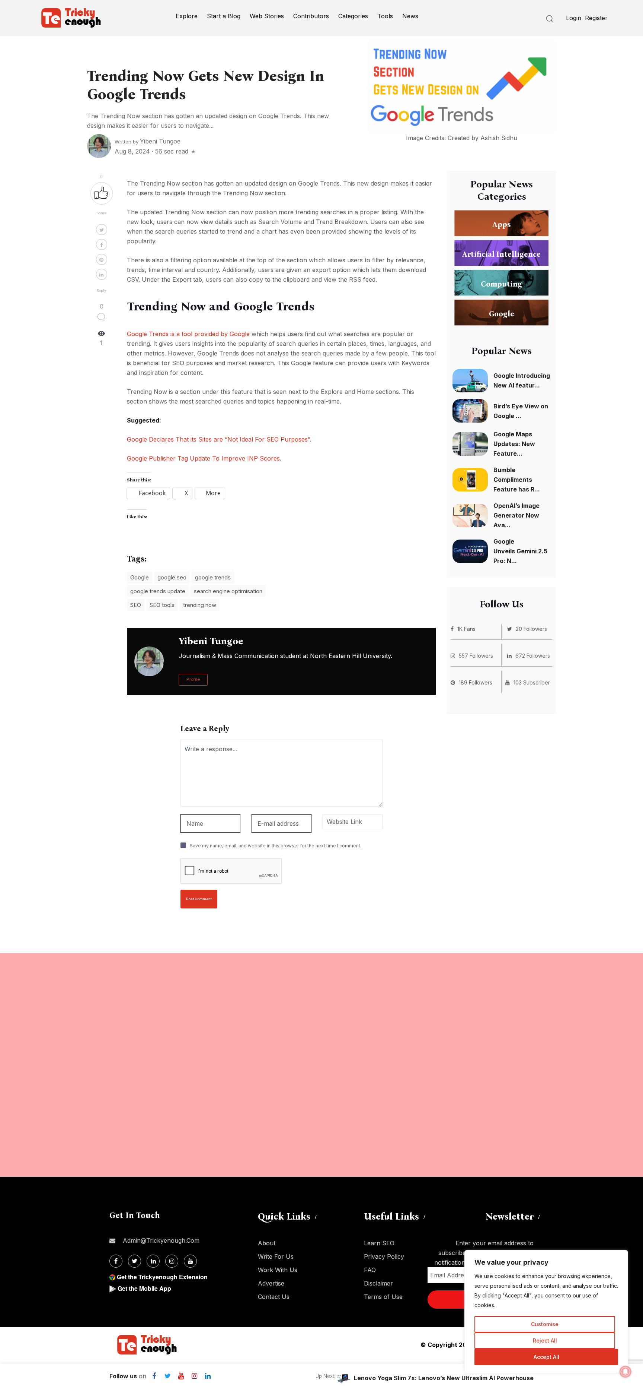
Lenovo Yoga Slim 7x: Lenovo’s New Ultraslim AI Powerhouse (444, 1378)
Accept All (546, 1357)
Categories (353, 16)
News (410, 16)
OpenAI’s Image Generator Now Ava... (516, 515)
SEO (135, 604)
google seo (171, 577)
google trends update (157, 591)
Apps (501, 223)
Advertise (271, 1283)
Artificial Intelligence (501, 253)
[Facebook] (115, 1261)
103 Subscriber (532, 682)
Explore (187, 16)
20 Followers (531, 629)
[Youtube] (190, 1261)
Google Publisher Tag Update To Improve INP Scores (203, 458)
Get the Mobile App (144, 1288)
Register (596, 18)
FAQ (370, 1270)
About (266, 1243)
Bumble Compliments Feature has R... (516, 479)
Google (139, 577)
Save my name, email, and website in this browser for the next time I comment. (275, 845)
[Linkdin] (153, 1261)
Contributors (311, 16)
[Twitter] (134, 1261)
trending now (199, 604)
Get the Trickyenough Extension (162, 1276)
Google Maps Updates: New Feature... (514, 443)
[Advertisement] (223, 1065)
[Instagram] (171, 1261)
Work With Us (277, 1270)
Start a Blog (223, 16)
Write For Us (276, 1256)
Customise (545, 1324)
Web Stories (267, 16)
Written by (147, 142)
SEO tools (162, 604)
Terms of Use (383, 1296)
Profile (193, 679)
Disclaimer (378, 1283)
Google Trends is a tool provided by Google (188, 334)
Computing (501, 283)
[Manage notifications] (625, 1372)
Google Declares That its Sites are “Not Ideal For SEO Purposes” (218, 439)
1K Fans (466, 629)
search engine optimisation (228, 591)
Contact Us (273, 1296)
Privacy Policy (384, 1256)
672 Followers (532, 655)
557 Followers (476, 655)
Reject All (545, 1340)
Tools (385, 16)
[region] (546, 1311)
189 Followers (475, 682)
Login (573, 18)
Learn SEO (379, 1243)
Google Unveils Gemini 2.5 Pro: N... (520, 551)
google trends (213, 577)
